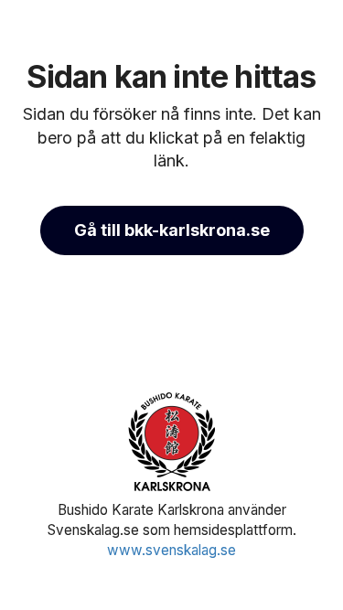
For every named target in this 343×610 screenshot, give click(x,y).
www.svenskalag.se (171, 550)
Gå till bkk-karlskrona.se (172, 230)
